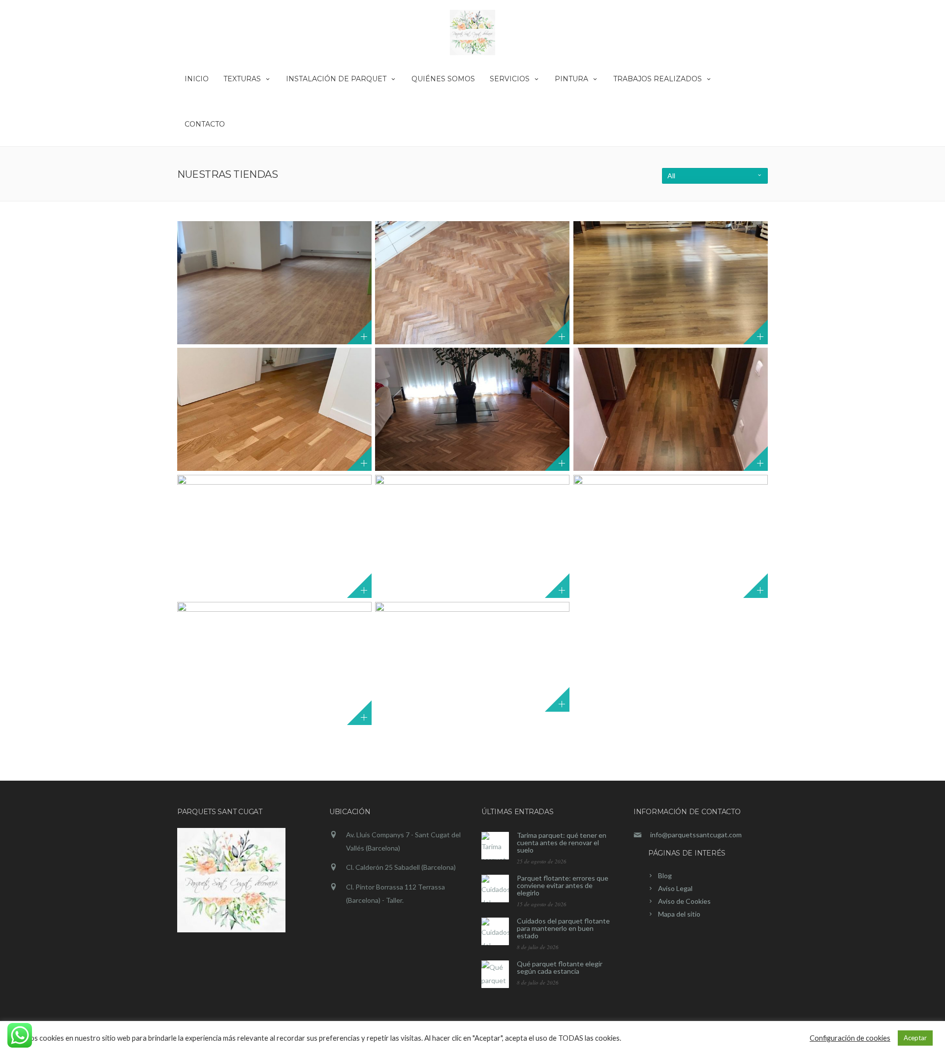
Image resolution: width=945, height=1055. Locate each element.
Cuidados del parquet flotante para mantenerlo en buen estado (563, 928)
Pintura (571, 78)
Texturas (242, 78)
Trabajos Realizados (657, 78)
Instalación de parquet (336, 78)
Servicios (510, 78)
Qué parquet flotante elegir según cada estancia (559, 967)
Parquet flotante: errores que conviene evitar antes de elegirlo (562, 885)
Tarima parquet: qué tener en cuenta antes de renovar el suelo (561, 842)
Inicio (197, 78)
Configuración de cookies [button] (850, 1038)
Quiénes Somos (443, 78)
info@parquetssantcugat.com (696, 834)
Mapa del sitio (679, 914)
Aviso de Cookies (684, 901)
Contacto (205, 124)
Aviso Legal (675, 888)
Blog (665, 875)
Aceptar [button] (915, 1038)
